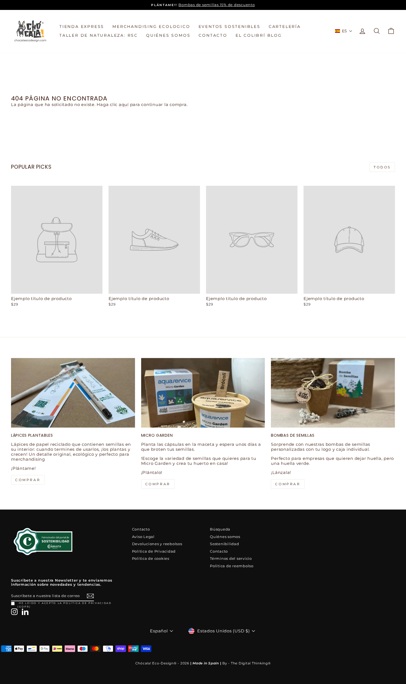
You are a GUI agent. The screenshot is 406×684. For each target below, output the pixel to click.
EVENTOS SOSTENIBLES (229, 26)
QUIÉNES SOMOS (168, 35)
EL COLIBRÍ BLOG (259, 35)
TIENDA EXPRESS (81, 26)
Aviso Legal (143, 537)
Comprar (287, 484)
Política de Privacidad (154, 551)
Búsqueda (220, 529)
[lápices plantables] (73, 393)
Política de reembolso (232, 566)
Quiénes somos (225, 537)
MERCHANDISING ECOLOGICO (151, 26)
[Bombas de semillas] (333, 393)
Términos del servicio (231, 558)
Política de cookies (150, 558)
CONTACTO (213, 35)
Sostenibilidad (224, 544)
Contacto (141, 529)
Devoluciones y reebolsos (157, 544)
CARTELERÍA (285, 26)
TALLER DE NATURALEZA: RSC (98, 35)
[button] (343, 31)
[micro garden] (203, 393)
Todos (382, 167)
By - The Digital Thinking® (246, 663)
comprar (27, 480)
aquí (124, 104)
